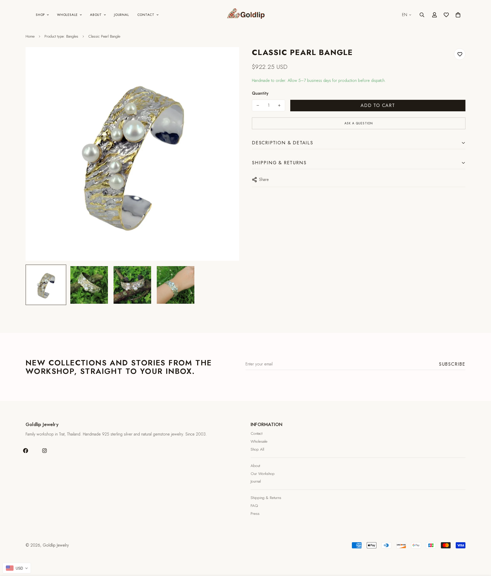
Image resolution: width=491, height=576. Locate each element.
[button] (458, 15)
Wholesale (67, 14)
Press (255, 513)
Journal (121, 14)
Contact (145, 14)
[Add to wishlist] (459, 54)
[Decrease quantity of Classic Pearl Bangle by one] (257, 105)
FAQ (254, 505)
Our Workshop (263, 473)
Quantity (260, 93)
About (96, 14)
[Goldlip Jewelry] (245, 15)
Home (30, 36)
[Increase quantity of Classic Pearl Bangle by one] (279, 105)
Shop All (257, 449)
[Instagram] (44, 450)
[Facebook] (25, 450)
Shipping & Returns (266, 498)
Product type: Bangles (61, 36)
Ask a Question (358, 123)
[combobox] (17, 568)
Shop (40, 14)
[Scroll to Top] (481, 548)
